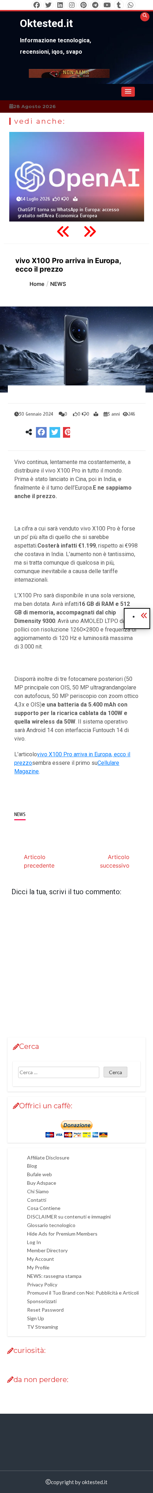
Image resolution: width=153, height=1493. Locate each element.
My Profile (38, 1267)
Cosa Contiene (43, 1208)
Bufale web (39, 1174)
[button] (128, 92)
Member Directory (47, 1250)
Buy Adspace (41, 1183)
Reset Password (45, 1310)
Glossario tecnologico (51, 1225)
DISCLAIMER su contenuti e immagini (69, 1217)
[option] (76, 177)
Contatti (36, 1200)
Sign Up (35, 1318)
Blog (32, 1166)
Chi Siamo (38, 1191)
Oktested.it (46, 23)
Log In (34, 1242)
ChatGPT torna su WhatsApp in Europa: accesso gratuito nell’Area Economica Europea (68, 213)
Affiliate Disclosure (48, 1158)
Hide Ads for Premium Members (62, 1234)
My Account (40, 1259)
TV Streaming (42, 1327)
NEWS (20, 814)
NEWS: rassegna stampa (54, 1276)
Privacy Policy (42, 1284)
